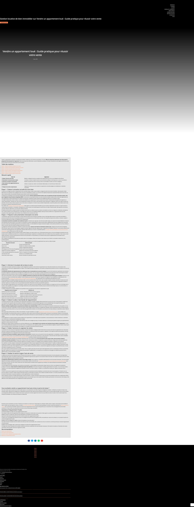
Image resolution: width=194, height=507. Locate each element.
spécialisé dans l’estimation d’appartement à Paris (48, 311)
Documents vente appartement (7, 432)
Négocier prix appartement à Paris (8, 435)
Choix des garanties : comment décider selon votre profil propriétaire (11, 495)
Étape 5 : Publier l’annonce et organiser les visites (11, 171)
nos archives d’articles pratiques (29, 405)
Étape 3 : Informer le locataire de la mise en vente (11, 169)
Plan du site (2, 504)
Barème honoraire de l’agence (5, 505)
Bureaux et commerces (169, 9)
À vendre (173, 6)
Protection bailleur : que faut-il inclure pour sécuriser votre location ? (11, 491)
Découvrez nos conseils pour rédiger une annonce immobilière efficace (15, 337)
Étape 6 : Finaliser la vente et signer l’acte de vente (11, 173)
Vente (1, 482)
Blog (173, 16)
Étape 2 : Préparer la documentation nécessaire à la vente (12, 167)
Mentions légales (3, 502)
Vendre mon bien (171, 12)
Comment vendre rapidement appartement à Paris (11, 434)
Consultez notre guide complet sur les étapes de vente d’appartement (22, 278)
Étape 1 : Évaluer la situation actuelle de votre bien (11, 166)
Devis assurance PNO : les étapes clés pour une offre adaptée (10, 487)
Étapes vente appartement (7, 431)
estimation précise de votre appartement (16, 205)
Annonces (172, 4)
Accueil (1, 477)
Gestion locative (171, 13)
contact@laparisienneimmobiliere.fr (7, 472)
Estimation (172, 15)
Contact (1, 501)
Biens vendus (172, 10)
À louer (173, 7)
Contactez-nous (4, 22)
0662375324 (3, 473)
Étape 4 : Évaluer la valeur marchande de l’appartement (12, 170)
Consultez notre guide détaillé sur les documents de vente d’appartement (52, 361)
